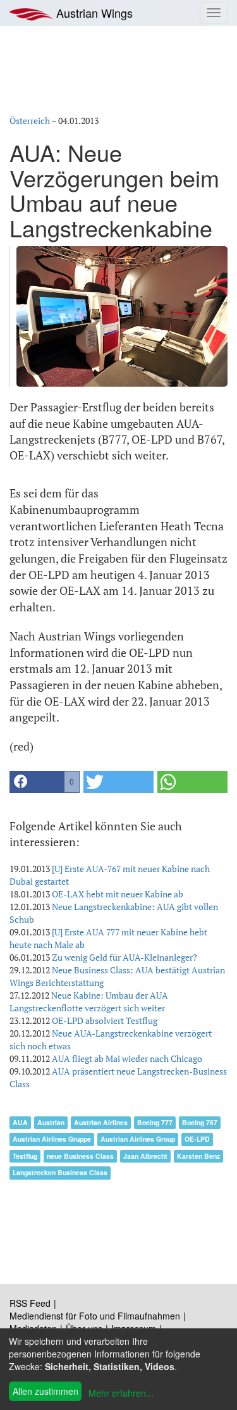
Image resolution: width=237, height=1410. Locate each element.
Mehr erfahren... (121, 1393)
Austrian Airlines (101, 1122)
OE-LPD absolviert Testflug (104, 1020)
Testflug (25, 1156)
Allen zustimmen (45, 1391)
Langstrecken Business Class (60, 1172)
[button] (44, 782)
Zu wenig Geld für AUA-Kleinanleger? (124, 957)
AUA (20, 1122)
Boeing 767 (199, 1122)
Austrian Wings (93, 12)
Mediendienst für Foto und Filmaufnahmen (94, 1315)
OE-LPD (197, 1139)
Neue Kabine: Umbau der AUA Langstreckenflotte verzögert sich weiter (88, 1001)
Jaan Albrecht (145, 1156)
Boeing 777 (155, 1122)
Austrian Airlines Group (137, 1139)
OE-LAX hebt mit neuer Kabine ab (117, 894)
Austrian (50, 1122)
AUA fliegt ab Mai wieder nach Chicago (127, 1058)
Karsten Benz (198, 1156)
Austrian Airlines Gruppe (52, 1139)
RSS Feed (30, 1303)
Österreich (29, 121)
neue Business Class (80, 1156)
